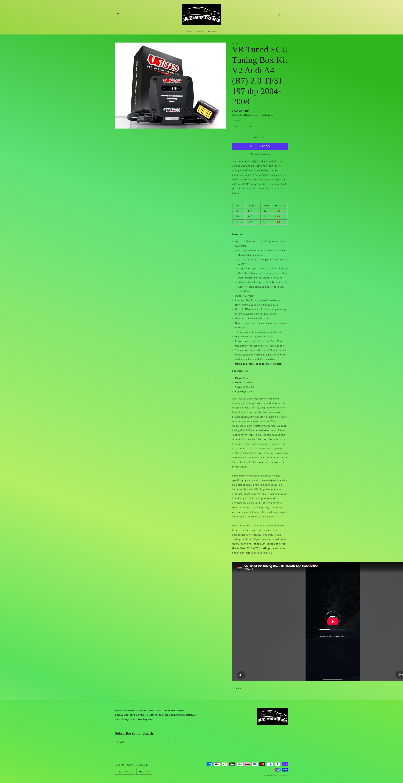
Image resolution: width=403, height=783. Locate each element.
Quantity (236, 120)
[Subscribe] (168, 742)
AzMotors (269, 775)
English (142, 771)
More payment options (260, 154)
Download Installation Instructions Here (259, 363)
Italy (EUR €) (122, 771)
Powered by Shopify (280, 775)
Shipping (248, 115)
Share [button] (238, 687)
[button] (118, 14)
